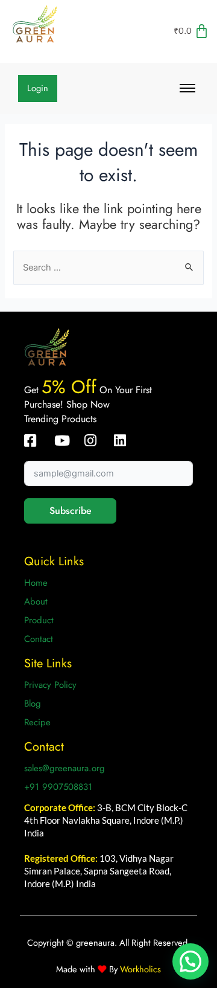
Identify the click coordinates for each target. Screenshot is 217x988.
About (36, 601)
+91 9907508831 (58, 787)
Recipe (37, 722)
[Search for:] (108, 267)
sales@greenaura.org (64, 768)
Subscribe (70, 511)
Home (36, 582)
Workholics (139, 969)
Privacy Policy (50, 684)
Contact (38, 639)
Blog (32, 703)
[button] (190, 961)
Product (39, 620)
